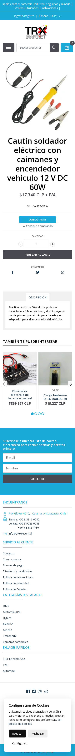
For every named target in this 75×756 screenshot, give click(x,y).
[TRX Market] (36, 31)
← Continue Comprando (37, 226)
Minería (7, 630)
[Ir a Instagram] (39, 691)
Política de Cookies (15, 589)
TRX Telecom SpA (14, 659)
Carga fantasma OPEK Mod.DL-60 (55, 396)
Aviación (8, 624)
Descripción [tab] (38, 297)
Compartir (37, 267)
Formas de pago (13, 565)
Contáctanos (37, 219)
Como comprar (12, 559)
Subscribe (37, 479)
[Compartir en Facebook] (12, 272)
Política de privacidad (16, 583)
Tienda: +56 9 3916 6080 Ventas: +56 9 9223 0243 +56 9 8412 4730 (24, 523)
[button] (50, 16)
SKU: (29, 206)
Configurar (19, 743)
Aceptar (17, 733)
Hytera (7, 618)
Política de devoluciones (18, 577)
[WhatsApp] (46, 691)
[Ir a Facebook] (28, 691)
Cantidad (37, 236)
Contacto (8, 553)
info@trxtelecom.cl (20, 533)
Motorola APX (11, 612)
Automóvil (9, 671)
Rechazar (38, 733)
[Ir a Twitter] (34, 691)
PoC (5, 665)
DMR (6, 606)
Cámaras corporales (15, 642)
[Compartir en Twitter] (37, 272)
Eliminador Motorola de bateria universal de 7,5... (20, 396)
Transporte (10, 636)
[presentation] (4, 384)
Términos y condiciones (17, 571)
